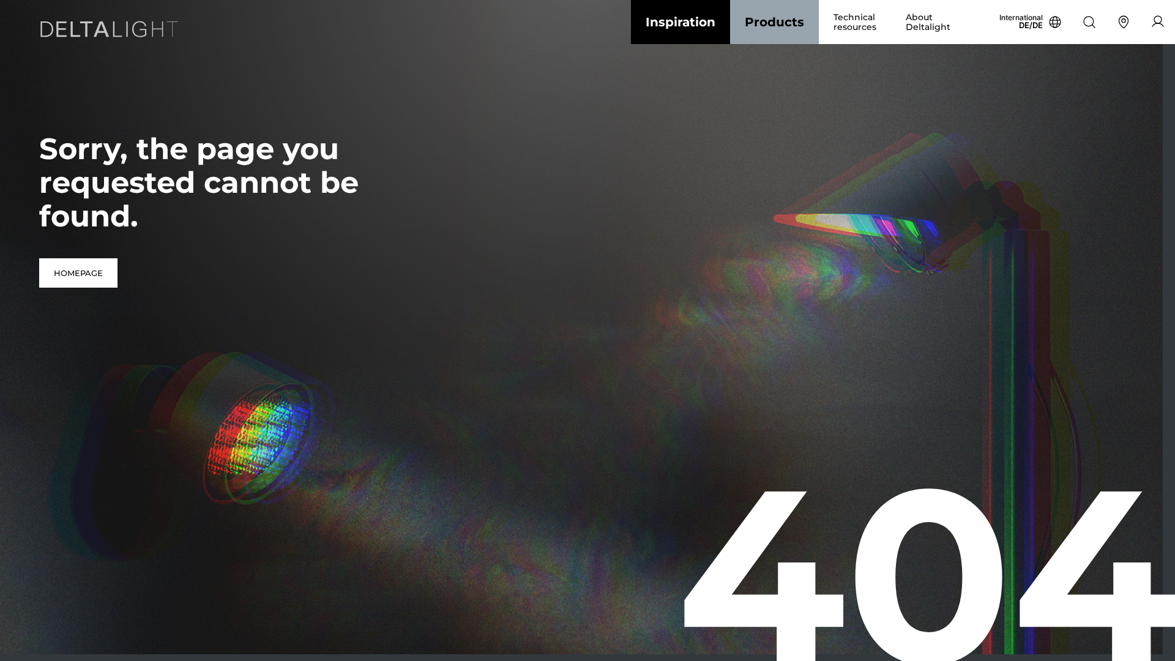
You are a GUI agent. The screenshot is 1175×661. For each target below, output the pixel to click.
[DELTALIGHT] (112, 31)
